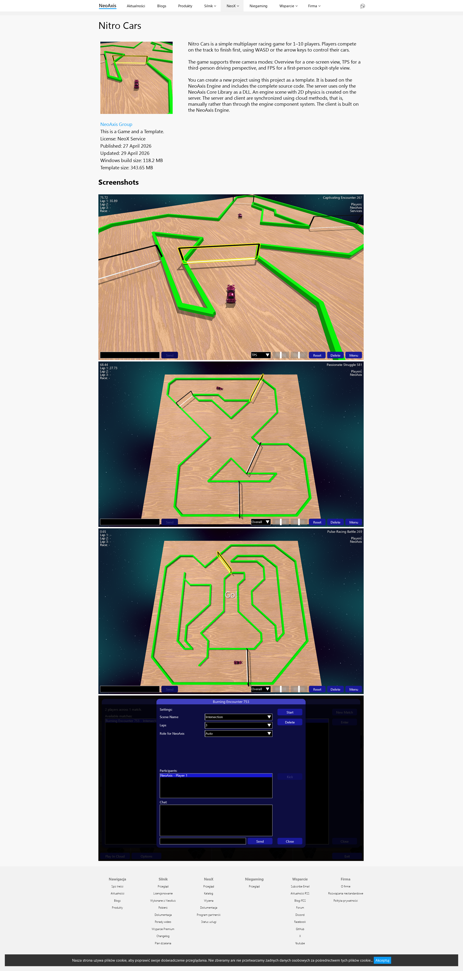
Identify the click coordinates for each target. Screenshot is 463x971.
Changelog (163, 936)
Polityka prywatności (346, 900)
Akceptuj (382, 960)
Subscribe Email (300, 886)
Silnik (208, 5)
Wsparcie (286, 5)
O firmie (345, 886)
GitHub (300, 929)
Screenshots (118, 182)
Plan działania (163, 943)
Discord (300, 915)
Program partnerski (208, 915)
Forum (300, 907)
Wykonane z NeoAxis (163, 900)
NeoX (231, 5)
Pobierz (163, 907)
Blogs (161, 5)
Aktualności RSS (300, 893)
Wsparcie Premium (163, 929)
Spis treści (117, 886)
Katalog (208, 893)
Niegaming (258, 5)
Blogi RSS (300, 900)
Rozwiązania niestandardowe (345, 893)
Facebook (300, 922)
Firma (312, 5)
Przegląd (163, 886)
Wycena (208, 900)
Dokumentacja (163, 915)
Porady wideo (163, 922)
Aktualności (136, 5)
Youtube (300, 943)
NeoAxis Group (116, 123)
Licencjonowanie (163, 893)
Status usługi (208, 922)
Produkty (185, 5)
